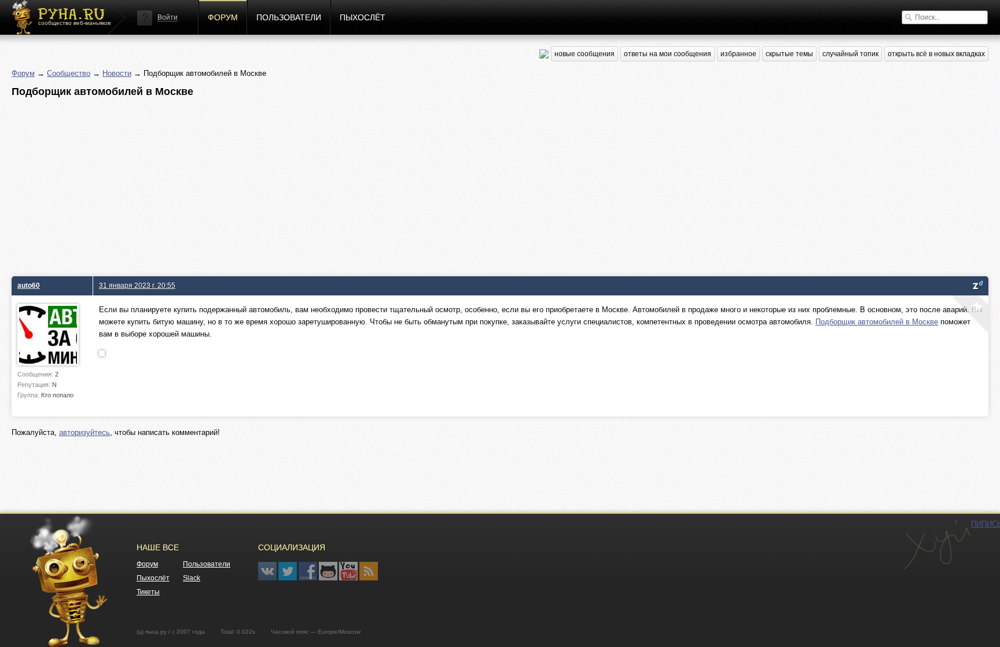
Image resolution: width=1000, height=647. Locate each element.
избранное (738, 54)
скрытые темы (789, 54)
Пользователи (288, 17)
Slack (191, 578)
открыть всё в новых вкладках (936, 54)
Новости (116, 73)
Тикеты (148, 592)
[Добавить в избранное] (969, 314)
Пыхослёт (362, 17)
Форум (223, 17)
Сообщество (68, 73)
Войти (167, 17)
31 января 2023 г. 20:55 (137, 285)
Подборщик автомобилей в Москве (876, 321)
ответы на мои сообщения (667, 54)
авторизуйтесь (84, 432)
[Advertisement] (359, 184)
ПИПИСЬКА (937, 545)
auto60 (28, 285)
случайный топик (850, 54)
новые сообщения (584, 54)
